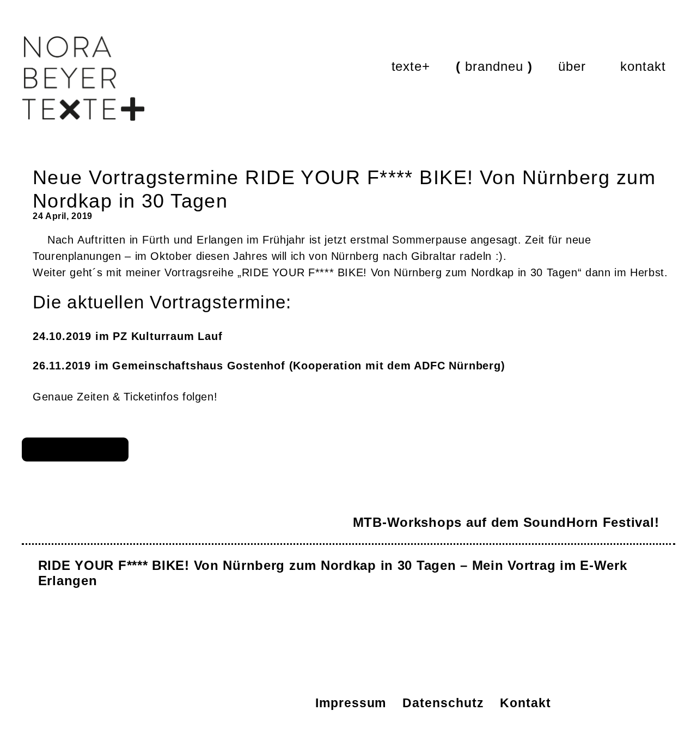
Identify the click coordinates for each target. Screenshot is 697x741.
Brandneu (494, 66)
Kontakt (643, 66)
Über (572, 66)
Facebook (269, 702)
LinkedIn (156, 702)
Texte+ (411, 66)
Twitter (231, 702)
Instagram (194, 702)
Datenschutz (443, 703)
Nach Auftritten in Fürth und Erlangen (145, 240)
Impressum (350, 703)
